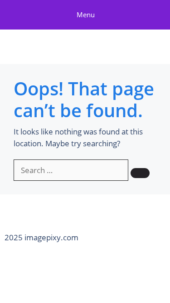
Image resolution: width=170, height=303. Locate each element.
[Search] (140, 173)
